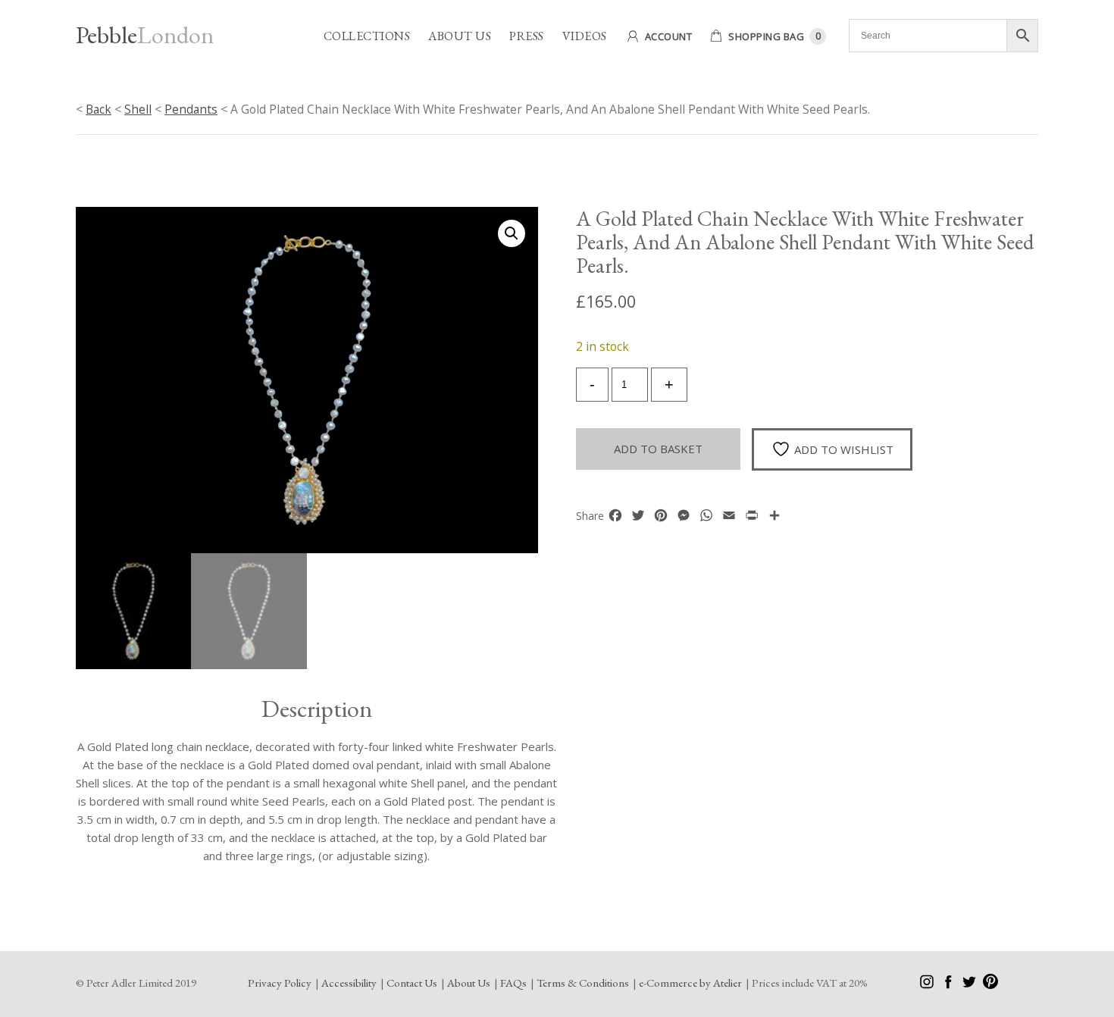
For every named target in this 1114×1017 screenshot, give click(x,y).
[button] (511, 233)
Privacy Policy (279, 982)
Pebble (145, 35)
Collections (367, 36)
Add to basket (658, 448)
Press (526, 36)
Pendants (190, 109)
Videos (584, 36)
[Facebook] (949, 985)
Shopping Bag (766, 36)
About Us (459, 36)
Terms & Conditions (583, 982)
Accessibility (349, 982)
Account (669, 36)
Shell (138, 109)
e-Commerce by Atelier (690, 982)
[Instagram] (928, 985)
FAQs (513, 982)
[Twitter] (970, 985)
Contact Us (411, 982)
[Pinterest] (990, 985)
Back (98, 109)
